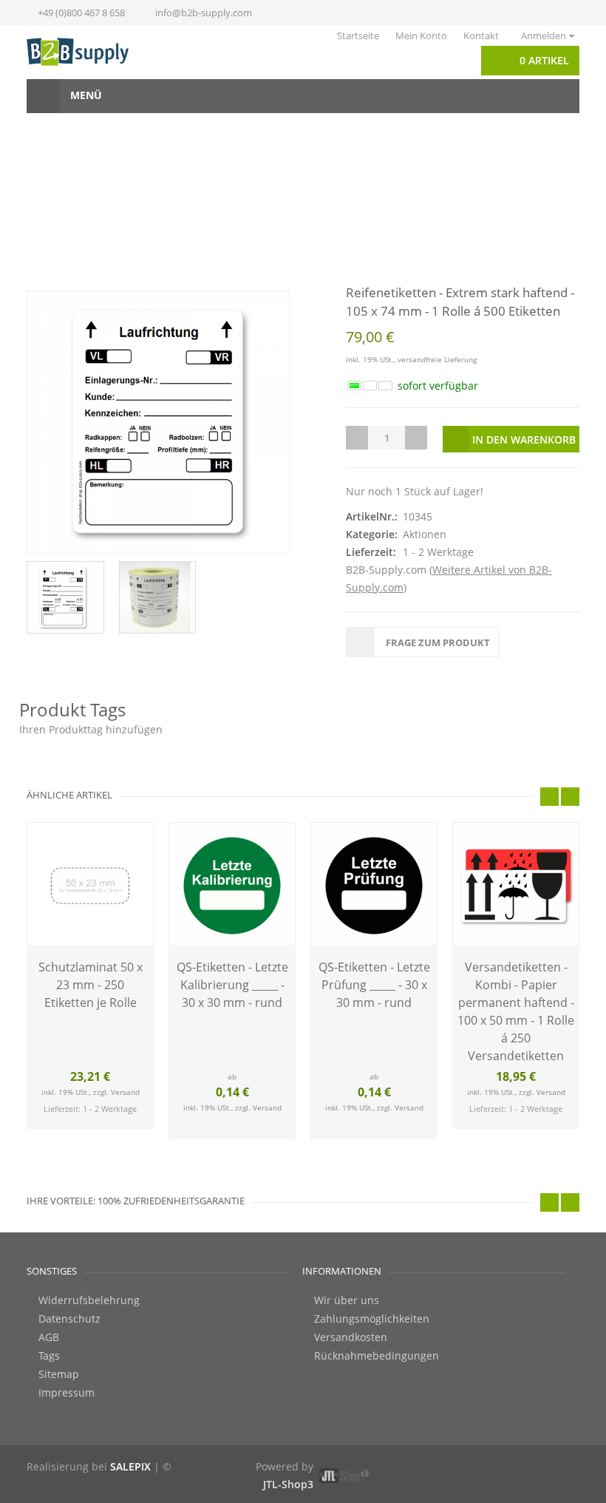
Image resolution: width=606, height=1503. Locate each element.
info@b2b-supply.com (203, 12)
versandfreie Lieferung (437, 359)
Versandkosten (350, 1337)
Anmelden (543, 35)
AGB (48, 1337)
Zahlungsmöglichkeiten (371, 1319)
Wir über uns (346, 1300)
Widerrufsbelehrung (89, 1300)
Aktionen (424, 534)
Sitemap (58, 1374)
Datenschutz (69, 1319)
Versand (125, 1092)
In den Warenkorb (524, 439)
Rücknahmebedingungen (376, 1356)
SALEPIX (130, 1466)
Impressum (66, 1392)
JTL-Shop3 (288, 1484)
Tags (49, 1356)
